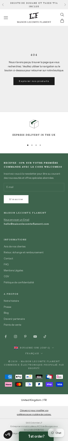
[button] (36, 436)
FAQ (6, 264)
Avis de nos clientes (15, 246)
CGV (6, 276)
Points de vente (12, 324)
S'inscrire (16, 199)
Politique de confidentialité (19, 282)
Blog (6, 312)
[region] (34, 129)
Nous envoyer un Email (16, 219)
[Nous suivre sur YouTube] (35, 336)
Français (32, 353)
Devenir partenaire (14, 318)
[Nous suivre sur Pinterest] (25, 336)
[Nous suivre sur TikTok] (45, 336)
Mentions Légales (13, 270)
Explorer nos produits (34, 81)
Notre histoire (11, 300)
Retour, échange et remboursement (23, 252)
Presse (7, 306)
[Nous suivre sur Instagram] (15, 336)
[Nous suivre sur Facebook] (6, 336)
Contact (8, 258)
